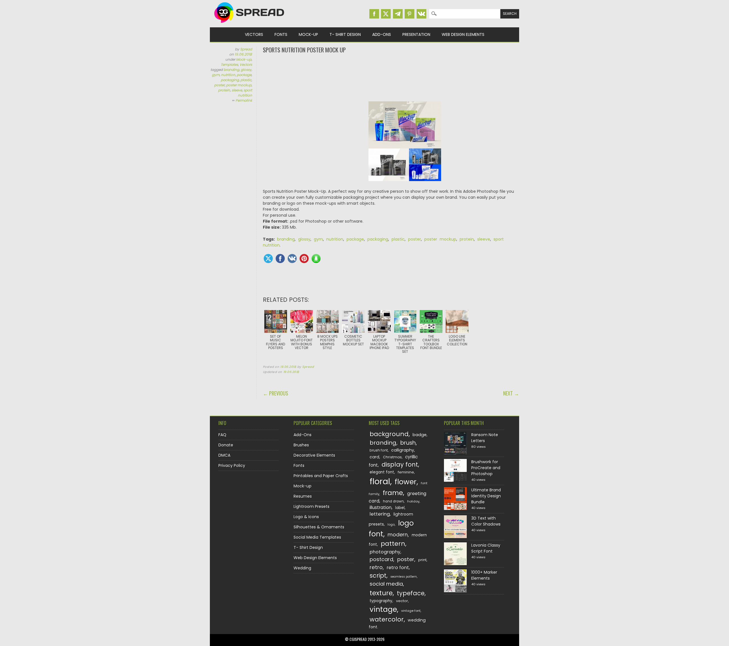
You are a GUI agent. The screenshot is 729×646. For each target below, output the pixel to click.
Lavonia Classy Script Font (485, 548)
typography (381, 601)
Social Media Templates (317, 537)
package (244, 74)
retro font (398, 567)
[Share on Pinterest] (304, 258)
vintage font (411, 610)
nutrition (228, 74)
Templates (229, 64)
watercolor (387, 619)
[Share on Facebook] (280, 258)
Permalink (244, 100)
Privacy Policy (231, 465)
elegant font (382, 472)
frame (393, 492)
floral (380, 481)
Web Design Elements (463, 34)
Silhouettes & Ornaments (319, 527)
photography (385, 552)
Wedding (302, 568)
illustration (381, 507)
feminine (406, 472)
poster (219, 85)
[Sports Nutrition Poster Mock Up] (405, 185)
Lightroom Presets (311, 506)
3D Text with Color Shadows (486, 521)
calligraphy (402, 450)
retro (376, 567)
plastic (245, 79)
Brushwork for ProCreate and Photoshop (485, 468)
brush (408, 443)
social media (386, 583)
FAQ (222, 435)
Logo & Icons (306, 517)
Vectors (254, 34)
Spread (246, 49)
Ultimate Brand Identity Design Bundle (486, 496)
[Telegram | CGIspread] (398, 14)
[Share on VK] (292, 258)
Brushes (301, 445)
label (400, 507)
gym (216, 74)
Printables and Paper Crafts (321, 476)
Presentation (416, 34)
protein (224, 90)
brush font (379, 450)
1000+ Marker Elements (484, 575)
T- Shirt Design (345, 34)
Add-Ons (381, 34)
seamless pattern (403, 577)
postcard (381, 559)
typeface (411, 593)
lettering (380, 514)
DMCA (224, 455)
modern (398, 534)
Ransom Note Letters (484, 438)
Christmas (392, 457)
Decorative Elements (314, 455)
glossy (246, 69)
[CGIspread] (249, 24)
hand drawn (393, 501)
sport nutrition (245, 93)
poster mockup (238, 85)
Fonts (281, 34)
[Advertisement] (391, 77)
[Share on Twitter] (268, 258)
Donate (225, 445)
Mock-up (308, 34)
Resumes (303, 496)
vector (402, 600)
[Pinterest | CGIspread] (409, 14)
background (389, 434)
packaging (230, 79)
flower (406, 482)
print (422, 560)
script (378, 575)
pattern (393, 543)
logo (391, 524)
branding (231, 69)
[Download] (316, 258)
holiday (413, 501)
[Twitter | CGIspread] (386, 14)
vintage (383, 609)
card (374, 457)
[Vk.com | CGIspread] (421, 14)
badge (420, 435)
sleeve (237, 90)
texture (381, 593)
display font (400, 464)
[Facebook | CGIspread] (374, 14)
